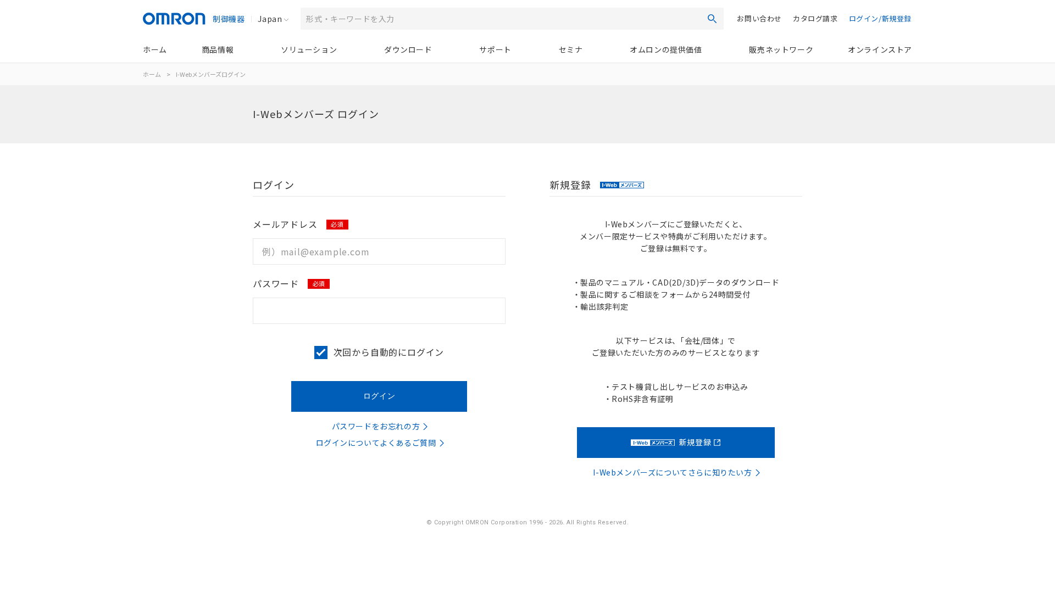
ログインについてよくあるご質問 (376, 442)
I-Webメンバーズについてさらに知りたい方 (672, 472)
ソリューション (309, 49)
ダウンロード (408, 49)
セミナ (571, 49)
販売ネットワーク (781, 49)
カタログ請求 (815, 18)
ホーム (155, 49)
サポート (495, 49)
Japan (270, 19)
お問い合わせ (759, 18)
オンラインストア (880, 49)
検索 (712, 18)
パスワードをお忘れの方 (376, 426)
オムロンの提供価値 (666, 49)
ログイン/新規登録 (880, 18)
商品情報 (218, 49)
